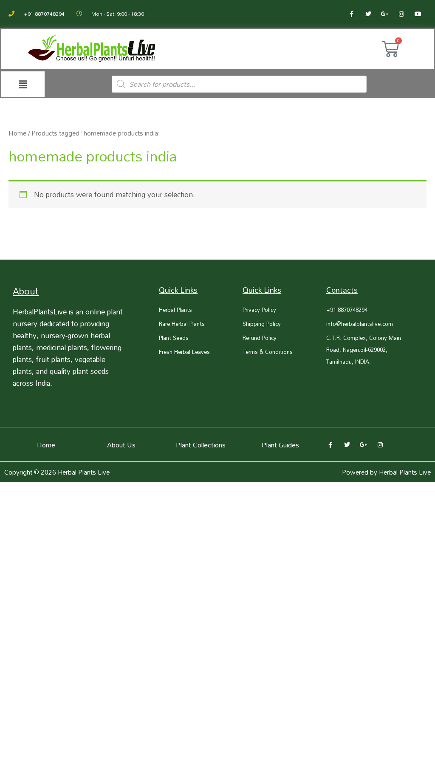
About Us (121, 445)
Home (17, 132)
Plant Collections (201, 445)
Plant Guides (280, 445)
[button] (23, 85)
